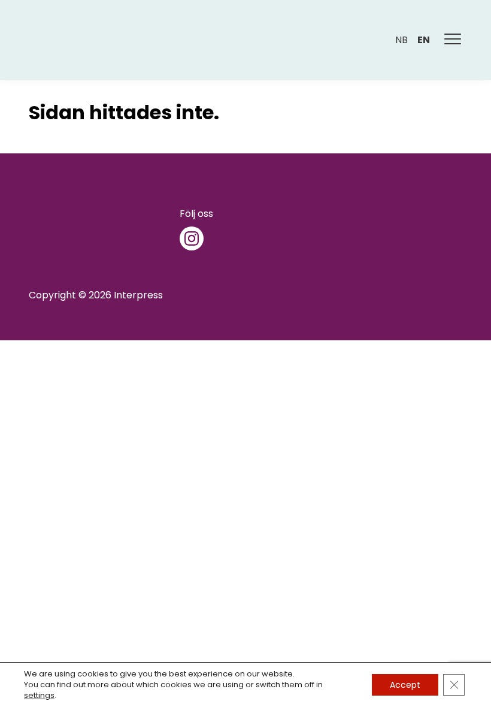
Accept (405, 685)
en (423, 40)
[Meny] (453, 40)
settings (39, 695)
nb (401, 40)
